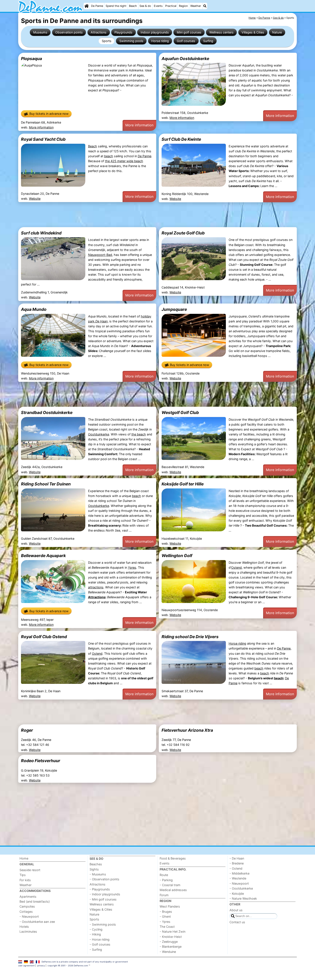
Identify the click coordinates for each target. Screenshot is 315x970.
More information (41, 127)
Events (158, 6)
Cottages (26, 911)
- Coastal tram (170, 885)
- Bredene (237, 863)
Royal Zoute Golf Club (183, 233)
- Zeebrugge (169, 941)
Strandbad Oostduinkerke (46, 412)
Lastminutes (28, 931)
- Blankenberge (171, 946)
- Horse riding (100, 939)
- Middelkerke (239, 873)
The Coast (167, 926)
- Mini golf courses (103, 899)
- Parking (166, 880)
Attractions (98, 32)
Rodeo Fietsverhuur (40, 760)
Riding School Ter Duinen (46, 484)
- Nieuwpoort (29, 916)
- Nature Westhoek (243, 898)
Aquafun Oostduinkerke (185, 58)
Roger (27, 730)
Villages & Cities (253, 32)
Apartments (28, 896)
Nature (277, 32)
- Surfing (96, 949)
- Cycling (96, 929)
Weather (195, 6)
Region (183, 6)
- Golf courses (100, 944)
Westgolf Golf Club (180, 412)
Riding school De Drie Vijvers (190, 636)
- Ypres (165, 921)
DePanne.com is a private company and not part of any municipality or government (85, 961)
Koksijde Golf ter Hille (183, 484)
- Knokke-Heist (171, 936)
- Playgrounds (100, 889)
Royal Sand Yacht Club (43, 139)
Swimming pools (131, 41)
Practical (170, 6)
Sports (106, 41)
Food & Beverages (173, 858)
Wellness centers (221, 32)
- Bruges (166, 911)
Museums (40, 32)
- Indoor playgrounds (105, 894)
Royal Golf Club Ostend (44, 636)
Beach (133, 6)
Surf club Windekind (41, 233)
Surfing (208, 41)
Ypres (132, 567)
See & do (145, 6)
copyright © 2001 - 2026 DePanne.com (68, 965)
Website (34, 198)
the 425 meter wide (119, 161)
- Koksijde (237, 893)
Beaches (96, 864)
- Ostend (236, 868)
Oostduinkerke (98, 434)
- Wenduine (168, 951)
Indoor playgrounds (155, 32)
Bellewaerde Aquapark (43, 555)
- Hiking (95, 934)
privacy (41, 965)
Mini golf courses (189, 32)
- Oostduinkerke (241, 888)
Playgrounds (123, 32)
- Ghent (165, 916)
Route (164, 875)
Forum (164, 895)
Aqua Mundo (33, 309)
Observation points (69, 32)
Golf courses (186, 41)
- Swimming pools (103, 924)
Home (24, 858)
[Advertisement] (146, 214)
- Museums (98, 874)
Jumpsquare (174, 309)
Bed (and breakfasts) (35, 901)
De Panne (97, 6)
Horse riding (160, 41)
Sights (94, 869)
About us (236, 910)
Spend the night (116, 6)
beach (108, 156)
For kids (25, 880)
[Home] (87, 6)
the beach (138, 434)
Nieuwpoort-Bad (100, 255)
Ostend (236, 567)
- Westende (238, 878)
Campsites (27, 906)
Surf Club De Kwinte (181, 139)
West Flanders (170, 906)
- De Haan (237, 858)
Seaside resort (30, 870)
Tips (23, 875)
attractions (96, 587)
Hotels (24, 926)
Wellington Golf (177, 555)
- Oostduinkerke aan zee (37, 921)
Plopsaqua (31, 58)
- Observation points (104, 879)
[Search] (204, 6)
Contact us (237, 922)
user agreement (26, 965)
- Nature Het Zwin (172, 931)
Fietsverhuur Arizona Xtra (187, 730)
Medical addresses (173, 890)
